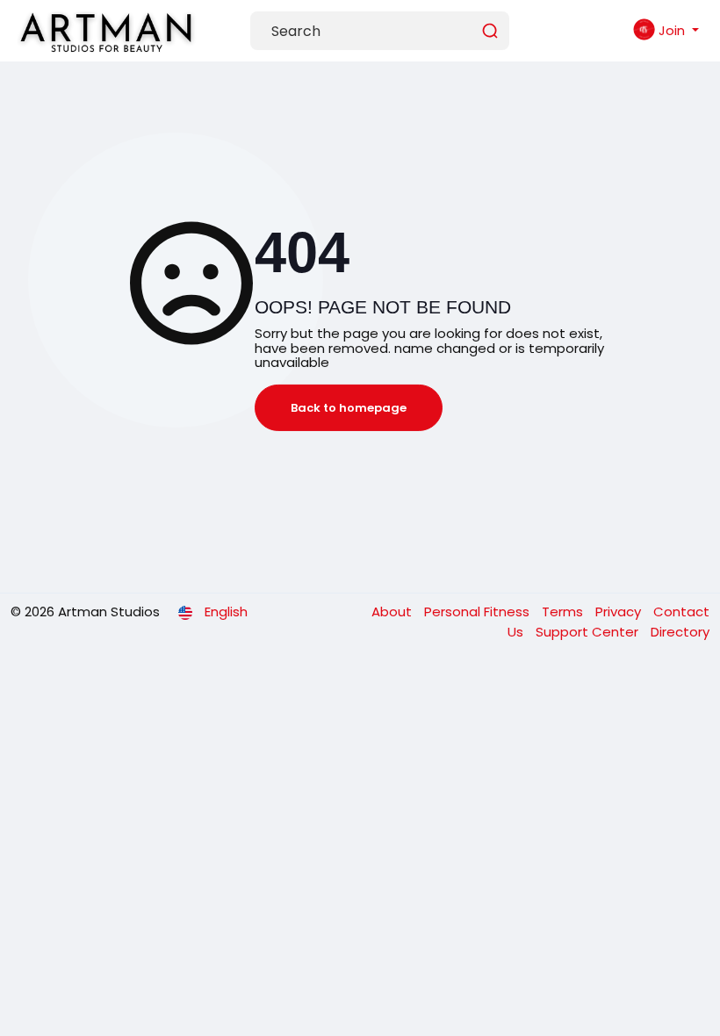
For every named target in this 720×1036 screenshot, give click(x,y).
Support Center (589, 631)
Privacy (619, 611)
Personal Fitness (478, 611)
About (393, 611)
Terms (564, 611)
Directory (680, 631)
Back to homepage (349, 407)
